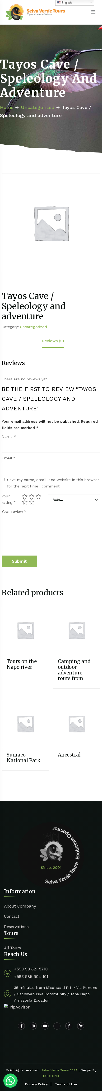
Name (9, 436)
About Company (20, 906)
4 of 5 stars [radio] (25, 502)
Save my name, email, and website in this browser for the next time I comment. (53, 483)
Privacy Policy (36, 1084)
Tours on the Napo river (22, 664)
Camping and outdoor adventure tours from (74, 669)
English (66, 2)
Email (8, 458)
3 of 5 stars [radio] (38, 496)
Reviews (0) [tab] (53, 341)
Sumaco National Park (24, 757)
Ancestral (69, 755)
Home (7, 107)
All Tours (12, 948)
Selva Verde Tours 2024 (60, 1070)
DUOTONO (51, 1076)
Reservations (16, 926)
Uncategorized (38, 107)
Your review (14, 511)
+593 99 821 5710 (31, 969)
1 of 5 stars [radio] (25, 496)
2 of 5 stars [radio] (31, 496)
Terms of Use (66, 1084)
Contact (11, 916)
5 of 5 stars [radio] (31, 502)
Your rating (9, 499)
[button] (10, 1081)
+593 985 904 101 (31, 976)
